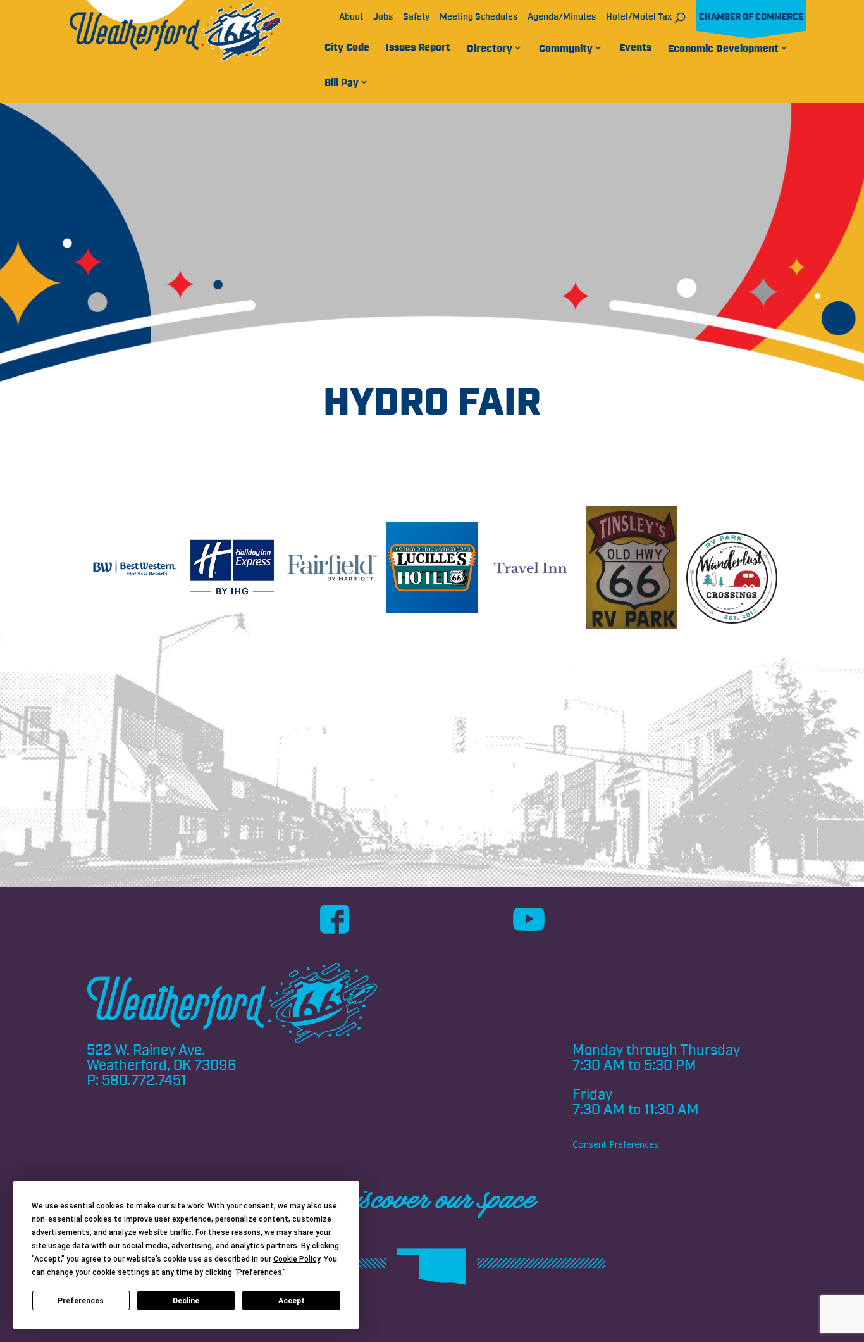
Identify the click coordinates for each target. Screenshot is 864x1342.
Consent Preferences (615, 1144)
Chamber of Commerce (751, 17)
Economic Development (723, 49)
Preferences (81, 1300)
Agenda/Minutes (562, 17)
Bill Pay (341, 83)
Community (566, 49)
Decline (186, 1300)
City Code (346, 47)
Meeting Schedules (478, 17)
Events (635, 47)
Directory (489, 49)
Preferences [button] (259, 1272)
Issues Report (418, 47)
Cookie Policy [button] (296, 1259)
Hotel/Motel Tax (639, 17)
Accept (291, 1300)
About (351, 17)
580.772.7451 (144, 1081)
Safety (416, 17)
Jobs (383, 17)
